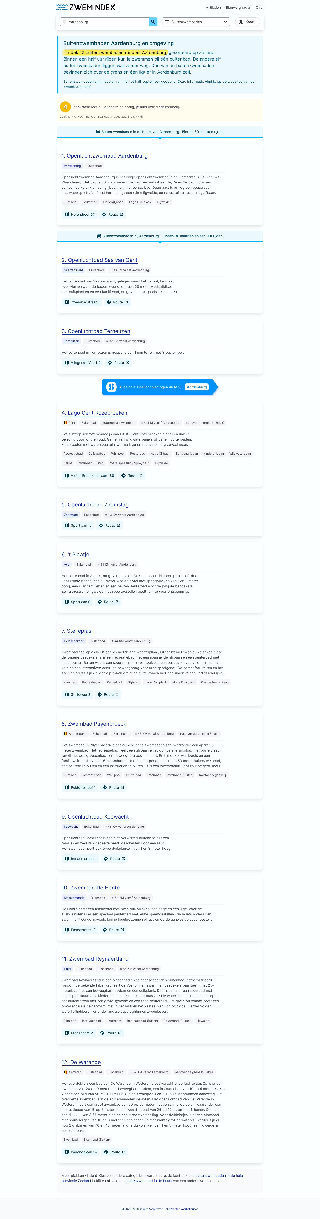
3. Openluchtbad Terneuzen (96, 331)
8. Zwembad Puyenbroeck (94, 724)
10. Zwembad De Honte (91, 887)
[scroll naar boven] (312, 1206)
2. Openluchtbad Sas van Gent (100, 260)
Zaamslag (71, 514)
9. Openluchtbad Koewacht (95, 817)
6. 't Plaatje (75, 554)
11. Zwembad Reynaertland (95, 959)
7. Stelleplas (76, 631)
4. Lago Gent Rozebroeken (94, 413)
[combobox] (104, 21)
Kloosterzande (74, 898)
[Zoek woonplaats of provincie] (153, 21)
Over (260, 7)
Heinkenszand (74, 641)
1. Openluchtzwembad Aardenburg (105, 156)
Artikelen (213, 7)
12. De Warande (81, 1062)
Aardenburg (72, 166)
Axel (67, 564)
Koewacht (71, 826)
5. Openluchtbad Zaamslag (95, 504)
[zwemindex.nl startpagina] (85, 7)
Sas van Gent (73, 270)
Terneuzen (71, 341)
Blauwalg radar (238, 7)
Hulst (67, 969)
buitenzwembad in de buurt (149, 1181)
